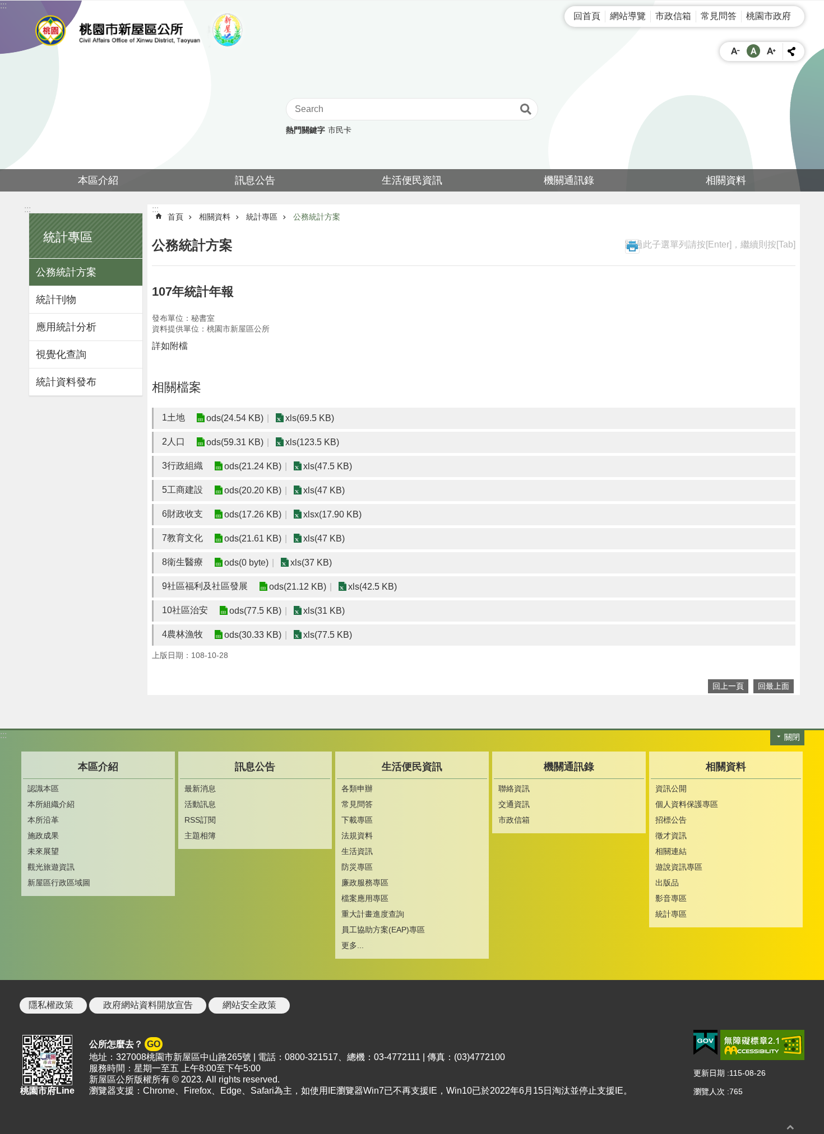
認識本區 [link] (43, 788)
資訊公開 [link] (671, 788)
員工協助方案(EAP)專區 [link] (383, 929)
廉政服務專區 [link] (364, 882)
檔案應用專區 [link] (364, 898)
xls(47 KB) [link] (324, 490)
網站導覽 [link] (628, 16)
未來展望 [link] (43, 851)
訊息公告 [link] (255, 180)
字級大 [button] (771, 51)
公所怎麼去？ (124, 1044)
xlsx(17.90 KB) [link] (332, 514)
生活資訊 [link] (357, 851)
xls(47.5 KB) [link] (327, 466)
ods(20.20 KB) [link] (252, 490)
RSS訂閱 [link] (200, 819)
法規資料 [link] (357, 835)
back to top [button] (790, 1127)
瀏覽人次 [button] (709, 1091)
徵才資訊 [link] (671, 835)
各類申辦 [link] (357, 788)
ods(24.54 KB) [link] (234, 418)
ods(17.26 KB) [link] (252, 514)
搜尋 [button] (525, 109)
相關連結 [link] (671, 851)
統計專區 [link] (261, 216)
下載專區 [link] (357, 819)
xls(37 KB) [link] (311, 562)
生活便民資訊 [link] (412, 180)
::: (3, 5)
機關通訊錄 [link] (569, 180)
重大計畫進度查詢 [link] (372, 913)
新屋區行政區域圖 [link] (58, 882)
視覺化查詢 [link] (61, 354)
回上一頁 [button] (728, 686)
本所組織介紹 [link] (51, 804)
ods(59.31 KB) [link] (234, 442)
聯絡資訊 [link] (514, 788)
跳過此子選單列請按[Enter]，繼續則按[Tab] (710, 244)
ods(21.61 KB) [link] (252, 538)
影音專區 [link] (671, 898)
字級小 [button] (735, 51)
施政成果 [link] (43, 835)
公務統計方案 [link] (66, 272)
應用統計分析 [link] (66, 327)
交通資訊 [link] (514, 804)
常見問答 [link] (719, 16)
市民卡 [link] (339, 129)
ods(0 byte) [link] (246, 562)
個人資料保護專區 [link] (686, 804)
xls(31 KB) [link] (324, 610)
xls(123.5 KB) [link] (312, 442)
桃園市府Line (47, 1090)
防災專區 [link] (357, 866)
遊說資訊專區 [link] (678, 866)
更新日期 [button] (709, 1072)
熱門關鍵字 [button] (305, 129)
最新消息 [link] (200, 788)
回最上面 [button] (773, 686)
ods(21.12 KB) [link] (297, 586)
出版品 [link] (667, 882)
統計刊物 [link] (56, 299)
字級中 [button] (753, 51)
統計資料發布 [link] (66, 382)
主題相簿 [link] (200, 835)
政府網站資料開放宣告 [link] (148, 1005)
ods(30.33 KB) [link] (252, 635)
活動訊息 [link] (200, 804)
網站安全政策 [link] (249, 1005)
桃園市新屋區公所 (143, 30)
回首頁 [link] (586, 16)
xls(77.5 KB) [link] (327, 635)
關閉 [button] (792, 736)
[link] (705, 1043)
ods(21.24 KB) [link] (252, 466)
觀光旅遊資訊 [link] (51, 866)
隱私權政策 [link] (51, 1005)
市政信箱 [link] (673, 16)
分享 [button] (791, 51)
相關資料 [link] (726, 180)
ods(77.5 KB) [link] (255, 610)
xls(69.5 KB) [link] (309, 418)
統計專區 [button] (67, 237)
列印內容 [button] (632, 246)
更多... (352, 945)
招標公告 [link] (671, 819)
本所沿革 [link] (43, 819)
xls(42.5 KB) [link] (372, 586)
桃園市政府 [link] (768, 16)
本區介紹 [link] (98, 180)
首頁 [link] (175, 216)
